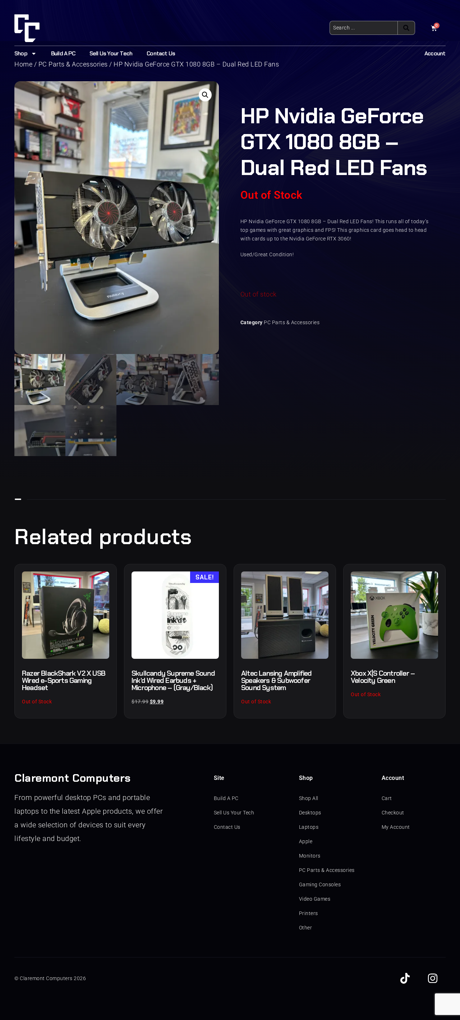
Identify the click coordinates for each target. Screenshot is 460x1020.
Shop (20, 53)
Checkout (393, 812)
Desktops (310, 812)
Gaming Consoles (320, 884)
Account (434, 53)
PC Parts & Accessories (291, 322)
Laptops (309, 827)
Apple (306, 841)
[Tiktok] (405, 978)
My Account (396, 827)
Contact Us (161, 53)
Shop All (308, 798)
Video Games (315, 899)
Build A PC (63, 53)
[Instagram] (433, 978)
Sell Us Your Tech (110, 53)
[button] (205, 94)
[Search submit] (406, 28)
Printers (308, 913)
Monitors (310, 856)
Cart (387, 798)
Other (305, 928)
